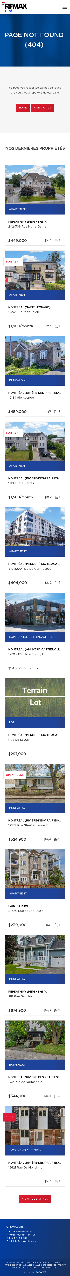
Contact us (42, 108)
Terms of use (27, 1267)
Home (23, 108)
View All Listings (35, 1199)
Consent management (46, 1267)
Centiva (41, 1272)
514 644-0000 (19, 1238)
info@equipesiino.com (25, 1241)
